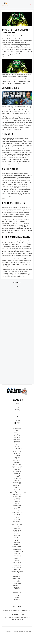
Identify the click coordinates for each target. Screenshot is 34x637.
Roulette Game (16, 546)
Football (16, 473)
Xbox (15, 582)
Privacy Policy (17, 420)
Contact (17, 409)
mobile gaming (16, 512)
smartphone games (16, 551)
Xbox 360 (15, 583)
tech (16, 560)
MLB (16, 510)
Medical (16, 509)
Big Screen (16, 439)
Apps (16, 434)
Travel (16, 564)
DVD (15, 453)
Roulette (16, 544)
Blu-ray (15, 443)
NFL (15, 523)
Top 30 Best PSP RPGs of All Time (17, 615)
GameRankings (15, 486)
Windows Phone (16, 578)
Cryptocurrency (16, 448)
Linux (16, 503)
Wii (15, 573)
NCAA (15, 519)
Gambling (15, 478)
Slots (16, 548)
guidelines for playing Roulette (16, 493)
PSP (15, 541)
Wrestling (16, 580)
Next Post (17, 287)
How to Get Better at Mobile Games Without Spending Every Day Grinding (17, 611)
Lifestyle (16, 501)
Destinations (16, 452)
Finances (16, 469)
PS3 (15, 535)
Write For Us (17, 411)
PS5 (16, 539)
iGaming (15, 496)
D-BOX (16, 450)
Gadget (16, 477)
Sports (15, 558)
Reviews (16, 542)
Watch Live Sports (15, 571)
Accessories (16, 429)
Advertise (17, 407)
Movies (16, 514)
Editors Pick (16, 461)
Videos (15, 569)
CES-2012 (16, 445)
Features (15, 468)
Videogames (17, 36)
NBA (16, 518)
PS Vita (16, 532)
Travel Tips (16, 566)
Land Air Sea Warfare (20, 110)
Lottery (16, 507)
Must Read (16, 516)
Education (16, 462)
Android (16, 432)
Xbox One (15, 585)
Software (16, 557)
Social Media (16, 555)
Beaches (16, 436)
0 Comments (5, 36)
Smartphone (16, 550)
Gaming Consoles (17, 594)
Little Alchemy (16, 505)
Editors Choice (15, 459)
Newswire (15, 521)
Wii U (15, 575)
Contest (15, 446)
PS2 (15, 534)
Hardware (15, 494)
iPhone (15, 500)
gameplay (4, 81)
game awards (16, 482)
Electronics (15, 464)
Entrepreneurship (16, 466)
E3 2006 (16, 455)
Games (11, 36)
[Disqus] (17, 312)
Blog (15, 441)
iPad (15, 498)
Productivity (16, 530)
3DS (15, 427)
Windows (15, 576)
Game (15, 480)
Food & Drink (16, 471)
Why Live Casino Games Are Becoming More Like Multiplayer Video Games (17, 618)
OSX (16, 526)
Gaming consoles (16, 491)
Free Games (16, 475)
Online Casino (15, 525)
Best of (16, 437)
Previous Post (16, 282)
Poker (15, 528)
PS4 (15, 537)
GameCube (16, 484)
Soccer (16, 553)
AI (16, 430)
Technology (16, 562)
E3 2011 (16, 457)
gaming (15, 489)
